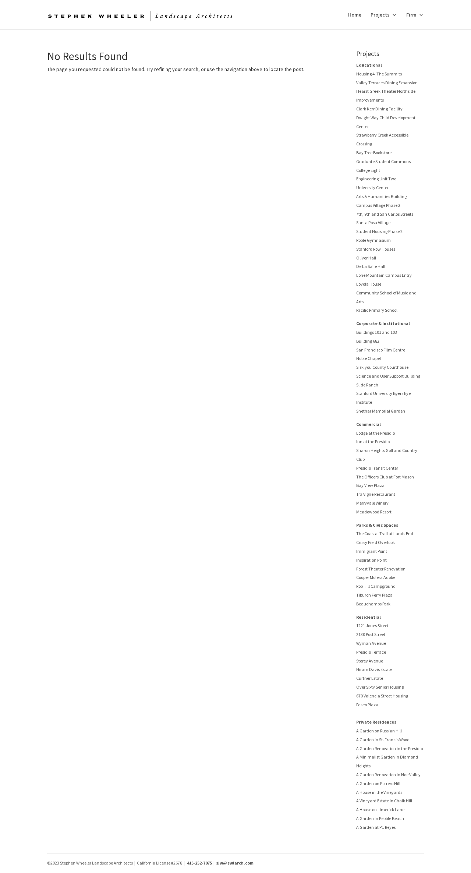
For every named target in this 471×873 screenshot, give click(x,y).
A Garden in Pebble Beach (380, 818)
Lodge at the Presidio (375, 433)
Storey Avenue (369, 661)
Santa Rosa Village (373, 222)
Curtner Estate (369, 678)
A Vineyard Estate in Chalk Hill (384, 800)
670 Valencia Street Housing (382, 696)
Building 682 (367, 341)
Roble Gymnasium (373, 240)
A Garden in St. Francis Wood (383, 739)
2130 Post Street (370, 634)
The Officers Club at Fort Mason (385, 477)
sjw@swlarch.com (235, 863)
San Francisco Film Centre (380, 350)
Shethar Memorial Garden (380, 411)
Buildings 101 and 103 (376, 332)
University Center (372, 187)
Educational (369, 65)
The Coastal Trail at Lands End (384, 533)
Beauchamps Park (373, 604)
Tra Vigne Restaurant (375, 494)
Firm (411, 15)
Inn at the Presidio (373, 441)
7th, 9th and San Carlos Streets (384, 214)
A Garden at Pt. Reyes (376, 827)
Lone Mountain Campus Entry (384, 275)
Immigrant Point (371, 551)
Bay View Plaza (370, 485)
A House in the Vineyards (379, 792)
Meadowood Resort (374, 512)
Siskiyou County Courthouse (382, 367)
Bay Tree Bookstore (374, 152)
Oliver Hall (366, 258)
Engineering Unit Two (376, 178)
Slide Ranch (367, 385)
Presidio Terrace (371, 652)
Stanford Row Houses (375, 249)
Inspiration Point (371, 560)
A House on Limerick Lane (380, 809)
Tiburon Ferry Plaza (374, 595)
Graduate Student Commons (383, 161)
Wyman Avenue (371, 643)
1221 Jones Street (372, 625)
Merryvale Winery (372, 503)
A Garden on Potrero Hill (378, 783)
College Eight (368, 170)
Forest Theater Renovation (381, 569)
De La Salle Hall (370, 266)
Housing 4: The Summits (379, 74)
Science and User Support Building (388, 376)
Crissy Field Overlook (375, 542)
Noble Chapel (368, 358)
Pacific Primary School (376, 310)
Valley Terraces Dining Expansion (387, 82)
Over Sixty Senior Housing (380, 687)
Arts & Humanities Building (381, 196)
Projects (380, 15)
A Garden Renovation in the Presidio (389, 748)
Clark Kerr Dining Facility (379, 109)
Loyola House (368, 284)
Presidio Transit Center (377, 468)
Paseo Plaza (367, 704)
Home (354, 15)
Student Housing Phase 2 (379, 231)
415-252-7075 (199, 863)
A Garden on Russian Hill (379, 731)
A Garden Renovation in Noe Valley (388, 774)
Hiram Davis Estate (374, 669)
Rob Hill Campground (376, 586)
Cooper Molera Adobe (375, 577)
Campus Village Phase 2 (378, 205)
